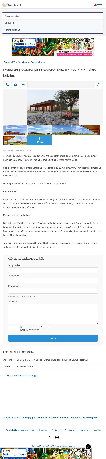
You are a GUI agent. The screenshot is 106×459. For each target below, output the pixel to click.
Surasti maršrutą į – (50, 418)
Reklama (43, 430)
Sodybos (22, 62)
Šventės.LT (9, 62)
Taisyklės (97, 430)
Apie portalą (70, 430)
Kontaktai (84, 430)
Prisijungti (56, 430)
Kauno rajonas (37, 62)
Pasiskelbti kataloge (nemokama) (20, 430)
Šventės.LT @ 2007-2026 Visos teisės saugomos (53, 446)
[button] (100, 4)
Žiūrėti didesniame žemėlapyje (22, 375)
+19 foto (39, 142)
